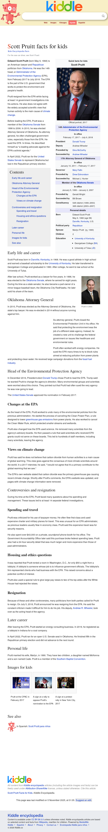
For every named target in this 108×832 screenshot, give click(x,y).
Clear (97, 16)
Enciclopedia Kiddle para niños (73, 824)
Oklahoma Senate (85, 182)
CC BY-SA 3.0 (38, 819)
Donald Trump (79, 141)
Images (53, 22)
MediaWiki (83, 822)
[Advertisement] (54, 33)
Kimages (63, 22)
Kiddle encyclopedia (34, 785)
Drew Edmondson (81, 174)
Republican (78, 225)
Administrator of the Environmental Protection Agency (80, 128)
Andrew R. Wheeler (82, 608)
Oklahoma (27, 68)
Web (45, 22)
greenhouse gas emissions (39, 419)
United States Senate (22, 395)
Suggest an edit (83, 800)
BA (95, 243)
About (30, 824)
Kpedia (72, 22)
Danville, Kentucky (81, 221)
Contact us (51, 824)
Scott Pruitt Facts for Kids (20, 792)
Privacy (40, 824)
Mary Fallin (77, 169)
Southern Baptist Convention (71, 658)
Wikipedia (43, 822)
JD (93, 247)
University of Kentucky (84, 238)
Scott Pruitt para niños (39, 726)
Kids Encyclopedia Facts (18, 51)
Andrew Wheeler (80, 154)
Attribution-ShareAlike (36, 788)
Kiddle (10, 824)
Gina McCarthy (79, 150)
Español (81, 22)
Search (103, 16)
